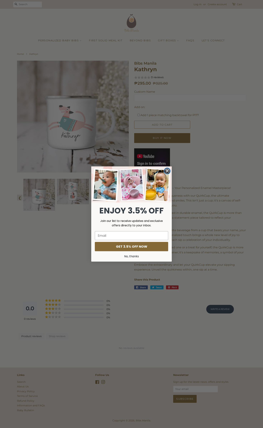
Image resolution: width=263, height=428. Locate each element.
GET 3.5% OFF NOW (131, 246)
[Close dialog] (167, 171)
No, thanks (131, 256)
